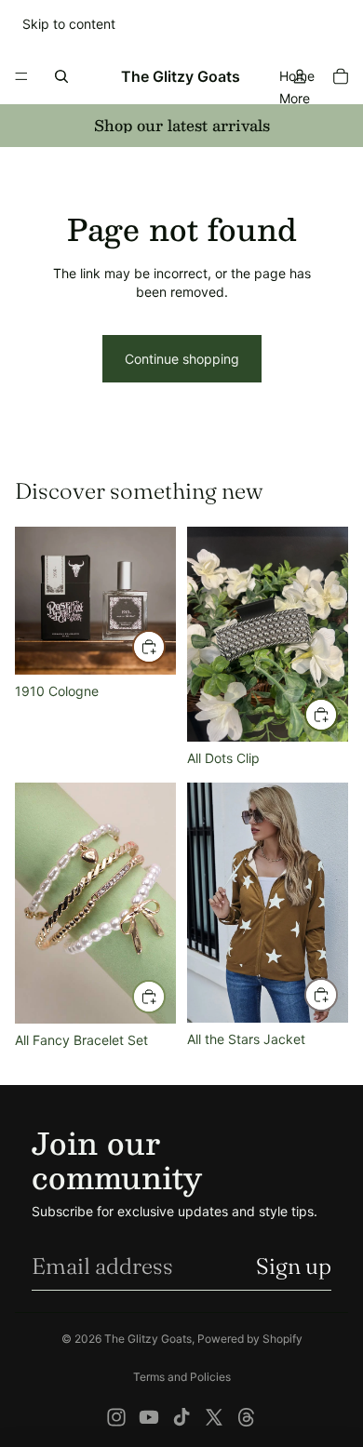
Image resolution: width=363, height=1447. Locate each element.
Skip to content (68, 24)
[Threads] (246, 1417)
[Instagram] (116, 1417)
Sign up (293, 1266)
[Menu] (21, 76)
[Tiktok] (181, 1417)
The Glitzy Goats (148, 1339)
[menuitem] (294, 97)
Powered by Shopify (249, 1339)
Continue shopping (182, 359)
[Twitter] (214, 1417)
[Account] (299, 76)
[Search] (61, 76)
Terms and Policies (182, 1377)
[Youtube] (149, 1417)
